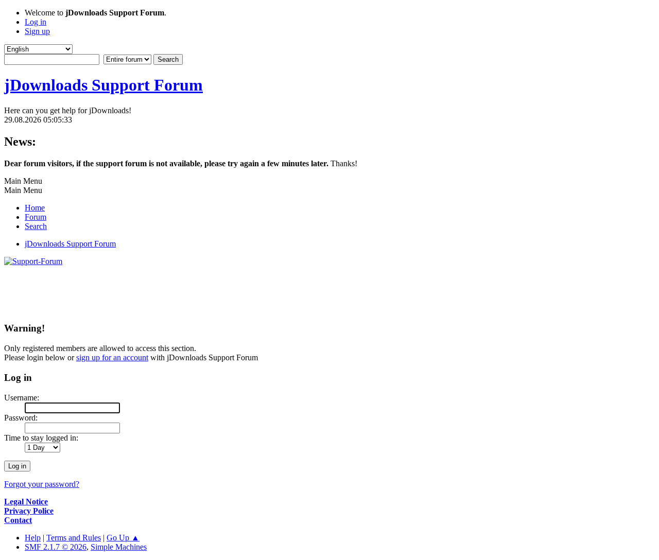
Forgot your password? (41, 484)
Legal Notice (26, 501)
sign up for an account (112, 357)
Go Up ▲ (123, 537)
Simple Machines (119, 546)
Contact (18, 520)
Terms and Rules (73, 537)
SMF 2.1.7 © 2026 (55, 546)
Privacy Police (29, 510)
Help (33, 537)
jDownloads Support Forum (103, 85)
